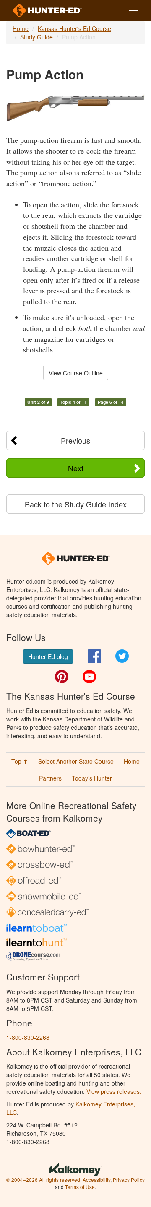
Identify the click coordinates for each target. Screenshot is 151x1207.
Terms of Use (80, 1186)
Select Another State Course (76, 761)
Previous (75, 440)
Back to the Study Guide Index (76, 504)
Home (21, 28)
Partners (50, 778)
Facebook (94, 656)
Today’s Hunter (92, 778)
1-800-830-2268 (27, 1037)
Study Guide (36, 37)
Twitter (122, 656)
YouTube (89, 676)
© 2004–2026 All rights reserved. (43, 1179)
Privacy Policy (129, 1179)
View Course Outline (76, 373)
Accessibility (96, 1179)
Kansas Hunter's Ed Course (74, 28)
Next (75, 468)
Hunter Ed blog (48, 656)
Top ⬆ (19, 761)
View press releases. (113, 1091)
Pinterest (61, 676)
